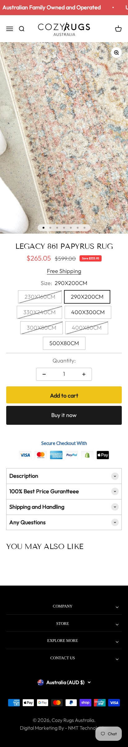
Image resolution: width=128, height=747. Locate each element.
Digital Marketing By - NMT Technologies (64, 728)
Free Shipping (64, 271)
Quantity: (64, 360)
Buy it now (64, 415)
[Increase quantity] (84, 374)
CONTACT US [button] (62, 658)
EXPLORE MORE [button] (62, 640)
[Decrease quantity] (44, 374)
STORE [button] (62, 623)
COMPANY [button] (62, 606)
